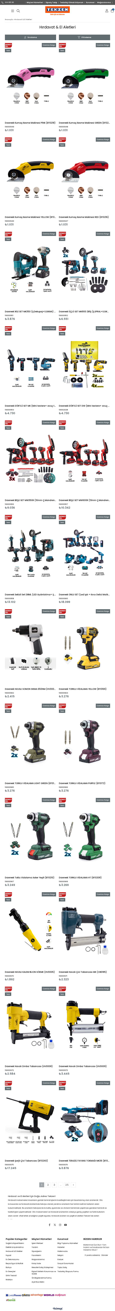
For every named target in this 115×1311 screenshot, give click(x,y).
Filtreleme (86, 37)
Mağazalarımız (104, 2)
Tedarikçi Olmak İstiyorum (71, 2)
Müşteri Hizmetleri (35, 2)
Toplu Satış (62, 1267)
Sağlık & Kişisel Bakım (15, 1243)
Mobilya (9, 1279)
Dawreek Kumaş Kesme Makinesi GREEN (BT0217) (84, 122)
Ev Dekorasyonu (12, 1259)
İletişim (60, 1255)
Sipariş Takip (51, 2)
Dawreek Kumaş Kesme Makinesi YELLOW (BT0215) (30, 217)
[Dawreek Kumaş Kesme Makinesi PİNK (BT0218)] (30, 81)
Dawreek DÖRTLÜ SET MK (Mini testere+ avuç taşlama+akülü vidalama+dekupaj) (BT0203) (30, 405)
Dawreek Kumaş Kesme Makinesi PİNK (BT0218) (30, 122)
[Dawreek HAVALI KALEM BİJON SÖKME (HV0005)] (30, 930)
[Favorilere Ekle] (30, 87)
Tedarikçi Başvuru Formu (68, 1271)
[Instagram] (60, 1224)
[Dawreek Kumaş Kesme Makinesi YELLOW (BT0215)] (30, 175)
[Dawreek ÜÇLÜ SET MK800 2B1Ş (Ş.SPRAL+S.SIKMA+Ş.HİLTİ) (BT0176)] (84, 270)
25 (67, 1185)
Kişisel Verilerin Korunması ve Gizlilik (44, 1272)
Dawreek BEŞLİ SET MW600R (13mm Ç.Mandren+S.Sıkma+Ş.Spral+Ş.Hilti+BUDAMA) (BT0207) (84, 500)
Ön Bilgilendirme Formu (42, 1278)
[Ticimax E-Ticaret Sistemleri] (58, 1308)
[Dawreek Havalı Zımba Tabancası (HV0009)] (84, 1025)
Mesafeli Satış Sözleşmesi (42, 1267)
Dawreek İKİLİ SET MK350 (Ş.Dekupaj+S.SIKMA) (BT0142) (30, 311)
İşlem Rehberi (37, 1243)
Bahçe (8, 1267)
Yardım (35, 1247)
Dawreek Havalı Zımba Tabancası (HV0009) (83, 1066)
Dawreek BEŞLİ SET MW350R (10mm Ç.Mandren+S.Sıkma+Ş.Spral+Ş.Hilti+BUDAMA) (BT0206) (30, 500)
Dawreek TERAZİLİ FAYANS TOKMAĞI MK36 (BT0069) (84, 1160)
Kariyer (60, 1259)
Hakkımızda (63, 1251)
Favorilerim (36, 1255)
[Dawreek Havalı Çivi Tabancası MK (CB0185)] (84, 930)
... (60, 1185)
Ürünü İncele (43, 87)
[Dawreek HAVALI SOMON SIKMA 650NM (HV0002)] (30, 647)
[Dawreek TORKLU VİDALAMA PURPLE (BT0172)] (84, 742)
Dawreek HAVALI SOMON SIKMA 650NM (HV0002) (30, 689)
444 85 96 (9, 2)
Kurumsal (90, 2)
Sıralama (32, 37)
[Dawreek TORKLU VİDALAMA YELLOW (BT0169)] (84, 647)
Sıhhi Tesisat (11, 1275)
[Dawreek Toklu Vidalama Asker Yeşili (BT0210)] (30, 836)
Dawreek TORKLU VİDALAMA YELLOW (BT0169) (83, 689)
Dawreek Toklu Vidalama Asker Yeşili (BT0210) (29, 877)
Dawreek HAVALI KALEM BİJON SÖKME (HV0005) (30, 972)
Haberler (61, 1247)
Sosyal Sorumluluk (65, 1263)
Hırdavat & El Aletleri (14, 1251)
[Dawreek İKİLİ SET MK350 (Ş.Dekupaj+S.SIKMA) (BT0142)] (30, 270)
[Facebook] (49, 1224)
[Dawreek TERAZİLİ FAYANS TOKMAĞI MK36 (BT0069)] (84, 1119)
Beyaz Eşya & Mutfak (14, 1263)
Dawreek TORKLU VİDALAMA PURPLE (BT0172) (82, 783)
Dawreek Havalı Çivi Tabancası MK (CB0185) (83, 972)
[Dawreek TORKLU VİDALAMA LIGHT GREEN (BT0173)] (30, 742)
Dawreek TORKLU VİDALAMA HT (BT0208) (80, 877)
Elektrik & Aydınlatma (15, 1247)
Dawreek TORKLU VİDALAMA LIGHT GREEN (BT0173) (30, 783)
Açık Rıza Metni (38, 1282)
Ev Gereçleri (10, 1271)
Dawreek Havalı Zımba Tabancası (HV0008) (29, 1066)
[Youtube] (65, 1224)
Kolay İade (36, 1263)
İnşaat (8, 1255)
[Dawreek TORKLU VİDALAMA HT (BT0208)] (84, 836)
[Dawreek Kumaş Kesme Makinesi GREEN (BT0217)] (84, 81)
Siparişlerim (37, 1251)
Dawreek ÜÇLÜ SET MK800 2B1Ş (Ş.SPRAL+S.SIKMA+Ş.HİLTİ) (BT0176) (84, 311)
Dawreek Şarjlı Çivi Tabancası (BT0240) (26, 1160)
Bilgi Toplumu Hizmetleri (68, 1243)
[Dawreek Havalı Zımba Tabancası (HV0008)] (30, 1025)
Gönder (104, 1255)
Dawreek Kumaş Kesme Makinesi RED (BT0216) (84, 217)
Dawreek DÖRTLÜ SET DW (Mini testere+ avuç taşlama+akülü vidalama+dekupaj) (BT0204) (84, 405)
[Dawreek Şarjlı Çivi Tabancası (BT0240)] (30, 1119)
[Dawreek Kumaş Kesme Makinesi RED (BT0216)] (84, 175)
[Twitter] (55, 1224)
